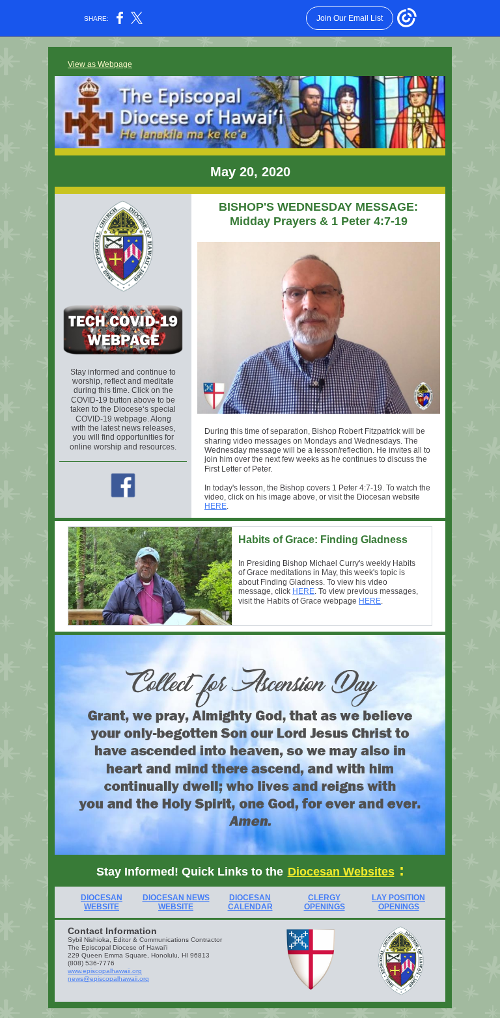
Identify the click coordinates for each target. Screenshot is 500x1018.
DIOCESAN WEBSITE (101, 902)
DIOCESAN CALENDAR (250, 902)
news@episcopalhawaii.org (108, 978)
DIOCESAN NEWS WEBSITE (176, 902)
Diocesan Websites (341, 871)
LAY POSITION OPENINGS (398, 902)
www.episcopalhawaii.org (105, 970)
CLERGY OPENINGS (324, 902)
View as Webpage (100, 64)
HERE (215, 506)
